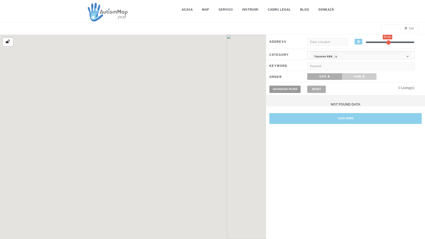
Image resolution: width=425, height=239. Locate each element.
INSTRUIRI (250, 9)
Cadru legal (279, 9)
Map (205, 9)
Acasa (187, 9)
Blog (304, 9)
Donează (326, 9)
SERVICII (225, 9)
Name (358, 76)
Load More (346, 118)
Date (323, 76)
